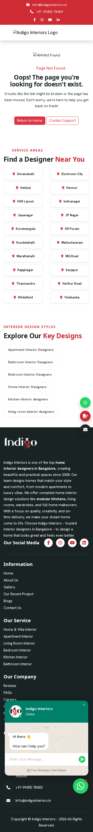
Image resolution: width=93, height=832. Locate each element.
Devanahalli (25, 174)
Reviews (10, 685)
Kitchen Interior (16, 657)
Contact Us (12, 607)
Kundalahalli (25, 243)
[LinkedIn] (58, 20)
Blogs (8, 601)
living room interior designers (31, 411)
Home (8, 573)
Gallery (9, 587)
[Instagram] (42, 20)
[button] (84, 704)
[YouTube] (50, 20)
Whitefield (25, 297)
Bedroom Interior (17, 650)
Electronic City (72, 174)
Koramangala (25, 229)
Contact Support (62, 120)
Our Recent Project (18, 594)
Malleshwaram (72, 243)
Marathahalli (25, 256)
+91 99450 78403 (49, 12)
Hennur (72, 188)
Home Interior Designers (27, 387)
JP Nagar (72, 215)
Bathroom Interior (18, 664)
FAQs (8, 692)
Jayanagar (25, 215)
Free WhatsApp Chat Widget (48, 770)
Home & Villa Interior (20, 629)
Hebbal (25, 188)
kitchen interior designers (28, 399)
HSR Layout (25, 201)
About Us (11, 580)
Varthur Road (72, 284)
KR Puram (71, 229)
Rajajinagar (25, 270)
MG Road (71, 256)
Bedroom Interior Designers (30, 374)
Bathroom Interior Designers (30, 362)
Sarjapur (71, 270)
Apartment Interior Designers (31, 350)
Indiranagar (71, 201)
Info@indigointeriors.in (49, 5)
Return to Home (29, 120)
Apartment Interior (18, 636)
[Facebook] (35, 20)
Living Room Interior (19, 643)
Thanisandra (25, 284)
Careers (10, 699)
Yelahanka (71, 297)
